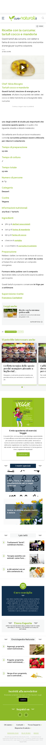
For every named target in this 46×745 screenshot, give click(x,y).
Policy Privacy (26, 733)
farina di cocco (19, 235)
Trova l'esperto (34, 725)
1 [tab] (22, 387)
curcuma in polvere (27, 246)
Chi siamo (8, 725)
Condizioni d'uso (13, 733)
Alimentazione (10, 331)
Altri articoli (35, 322)
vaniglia (18, 240)
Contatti (19, 725)
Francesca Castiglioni (12, 298)
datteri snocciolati (21, 224)
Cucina (20, 331)
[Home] (23, 18)
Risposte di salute (22, 728)
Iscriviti (23, 700)
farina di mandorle (21, 229)
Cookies (36, 733)
